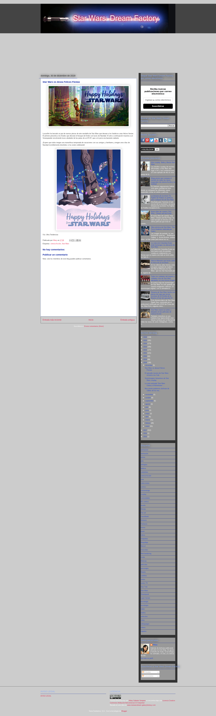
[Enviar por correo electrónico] (70, 240)
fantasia (143, 520)
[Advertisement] (108, 52)
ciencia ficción (55, 244)
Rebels (143, 572)
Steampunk (145, 594)
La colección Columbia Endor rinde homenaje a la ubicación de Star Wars (163, 245)
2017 (145, 430)
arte (142, 461)
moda (143, 557)
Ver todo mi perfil (147, 658)
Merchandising (146, 553)
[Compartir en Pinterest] (80, 240)
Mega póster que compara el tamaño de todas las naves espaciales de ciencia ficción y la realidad (163, 181)
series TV (144, 583)
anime (143, 457)
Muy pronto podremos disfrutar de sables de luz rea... (157, 389)
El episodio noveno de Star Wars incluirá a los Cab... (156, 374)
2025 (145, 340)
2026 (145, 337)
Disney (143, 509)
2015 (145, 437)
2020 (145, 356)
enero (147, 426)
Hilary (155, 645)
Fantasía (144, 524)
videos (143, 627)
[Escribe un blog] (73, 240)
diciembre (149, 365)
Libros (143, 535)
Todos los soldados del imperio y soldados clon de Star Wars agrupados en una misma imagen (163, 278)
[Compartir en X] (75, 240)
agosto (148, 404)
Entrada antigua (127, 320)
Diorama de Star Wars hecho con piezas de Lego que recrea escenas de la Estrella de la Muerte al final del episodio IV (163, 295)
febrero (148, 423)
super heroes (145, 598)
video (143, 620)
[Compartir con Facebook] (77, 240)
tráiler (143, 609)
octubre (148, 398)
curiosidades (145, 498)
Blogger (124, 711)
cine (142, 479)
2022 (145, 350)
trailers (143, 613)
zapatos (143, 631)
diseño (143, 505)
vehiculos (144, 616)
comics (143, 487)
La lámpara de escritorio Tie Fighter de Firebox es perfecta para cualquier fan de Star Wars (162, 198)
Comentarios (148, 676)
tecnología (144, 605)
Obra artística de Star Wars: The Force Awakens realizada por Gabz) (163, 229)
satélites (144, 576)
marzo (147, 420)
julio (147, 407)
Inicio (91, 320)
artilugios (144, 465)
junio (147, 410)
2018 (145, 362)
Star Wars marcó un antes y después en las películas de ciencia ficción (161, 312)
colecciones (145, 483)
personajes (145, 568)
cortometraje (145, 490)
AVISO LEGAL (45, 696)
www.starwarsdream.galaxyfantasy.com (141, 705)
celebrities (144, 472)
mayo (147, 413)
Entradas (147, 672)
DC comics (145, 502)
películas (144, 564)
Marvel (143, 546)
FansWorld (144, 516)
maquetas (144, 539)
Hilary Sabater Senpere (137, 700)
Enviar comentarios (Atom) (94, 326)
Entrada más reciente (52, 320)
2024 (145, 343)
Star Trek (144, 587)
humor (143, 527)
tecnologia (144, 602)
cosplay (143, 494)
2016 (145, 433)
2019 (145, 359)
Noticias (144, 561)
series (143, 579)
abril (147, 417)
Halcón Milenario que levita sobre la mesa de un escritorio (163, 262)
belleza (143, 468)
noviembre (149, 394)
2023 (145, 347)
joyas (143, 531)
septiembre (149, 401)
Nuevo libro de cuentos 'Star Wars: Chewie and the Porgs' (161, 213)
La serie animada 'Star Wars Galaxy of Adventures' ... (155, 384)
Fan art (143, 513)
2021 (145, 353)
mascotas (144, 550)
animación (144, 454)
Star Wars (65, 244)
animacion (144, 450)
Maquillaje (144, 542)
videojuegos (145, 624)
